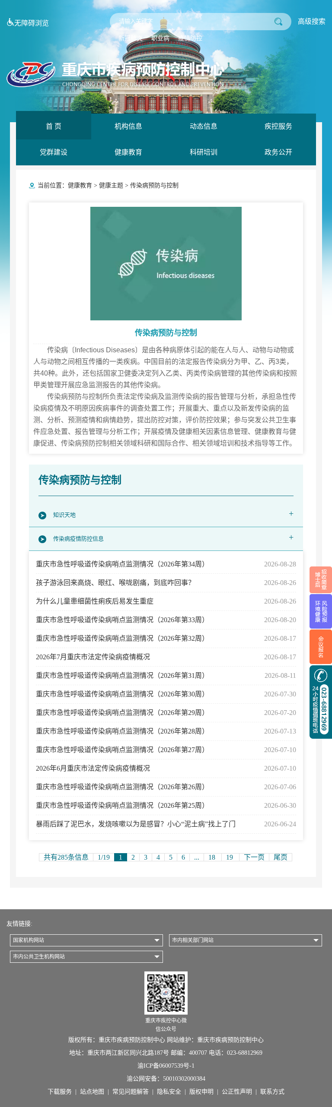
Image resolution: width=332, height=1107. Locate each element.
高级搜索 (312, 21)
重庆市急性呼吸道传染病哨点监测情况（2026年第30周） (166, 694)
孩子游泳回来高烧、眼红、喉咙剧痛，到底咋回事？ (166, 582)
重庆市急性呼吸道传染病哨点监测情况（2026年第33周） (166, 619)
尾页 (280, 857)
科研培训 (203, 152)
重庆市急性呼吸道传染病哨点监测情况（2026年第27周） (166, 749)
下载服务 (60, 1091)
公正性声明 (237, 1091)
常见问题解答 (130, 1091)
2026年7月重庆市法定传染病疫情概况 (166, 657)
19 (230, 857)
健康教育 (128, 152)
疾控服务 (278, 126)
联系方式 (272, 1091)
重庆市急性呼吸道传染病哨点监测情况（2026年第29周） (166, 712)
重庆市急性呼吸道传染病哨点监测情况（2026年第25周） (166, 805)
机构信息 (128, 126)
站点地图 (92, 1091)
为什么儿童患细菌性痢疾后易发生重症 (166, 601)
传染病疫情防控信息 (173, 537)
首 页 (53, 126)
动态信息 (203, 126)
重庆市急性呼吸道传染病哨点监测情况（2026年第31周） (166, 675)
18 (212, 857)
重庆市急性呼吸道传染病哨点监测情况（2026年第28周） (166, 731)
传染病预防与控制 (154, 185)
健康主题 (111, 185)
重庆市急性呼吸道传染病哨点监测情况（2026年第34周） (166, 564)
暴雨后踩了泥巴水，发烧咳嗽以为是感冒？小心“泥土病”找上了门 (166, 824)
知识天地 (173, 513)
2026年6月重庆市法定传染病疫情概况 (166, 768)
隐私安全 (169, 1091)
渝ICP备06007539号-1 (166, 1066)
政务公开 (278, 152)
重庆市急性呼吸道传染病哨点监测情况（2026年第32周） (166, 638)
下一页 (254, 857)
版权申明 (201, 1091)
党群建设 (53, 152)
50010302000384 (184, 1078)
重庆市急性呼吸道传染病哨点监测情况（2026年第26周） (166, 787)
